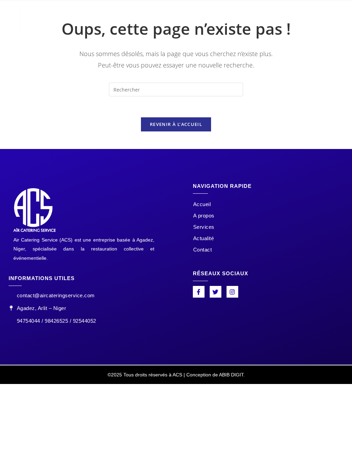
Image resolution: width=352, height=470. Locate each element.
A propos (170, 21)
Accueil (134, 21)
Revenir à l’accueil (176, 124)
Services (207, 21)
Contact (281, 21)
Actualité (244, 21)
